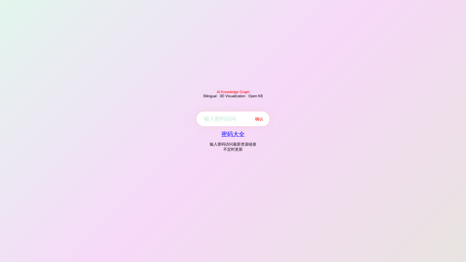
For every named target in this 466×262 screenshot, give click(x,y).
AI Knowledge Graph (233, 92)
